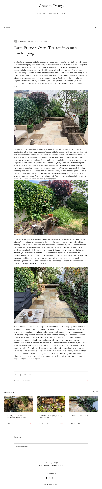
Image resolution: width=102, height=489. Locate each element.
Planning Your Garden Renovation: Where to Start (16, 416)
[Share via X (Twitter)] (20, 375)
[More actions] (86, 41)
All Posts (7, 28)
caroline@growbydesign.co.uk (51, 465)
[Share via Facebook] (15, 375)
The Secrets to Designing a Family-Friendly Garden (51, 416)
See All (95, 392)
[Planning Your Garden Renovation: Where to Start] (18, 404)
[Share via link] (30, 375)
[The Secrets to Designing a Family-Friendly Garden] (51, 404)
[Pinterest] (47, 478)
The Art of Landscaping (79, 415)
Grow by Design (51, 5)
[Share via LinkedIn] (25, 375)
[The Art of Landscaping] (83, 404)
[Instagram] (52, 478)
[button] (95, 28)
